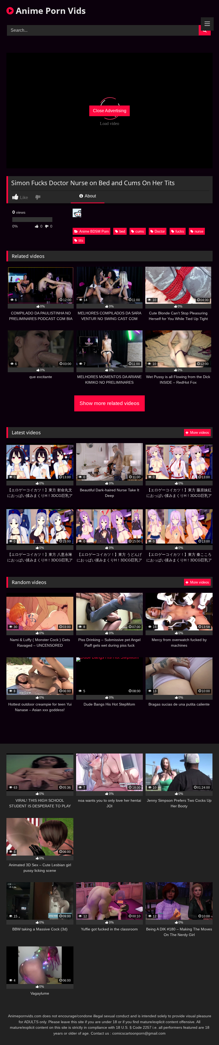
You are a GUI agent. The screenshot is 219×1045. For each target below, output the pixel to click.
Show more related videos (109, 403)
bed (122, 231)
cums (139, 231)
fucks (179, 231)
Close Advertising (109, 110)
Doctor (160, 231)
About (90, 196)
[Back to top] (202, 1029)
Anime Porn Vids (50, 10)
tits (81, 240)
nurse (199, 231)
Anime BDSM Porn (94, 231)
